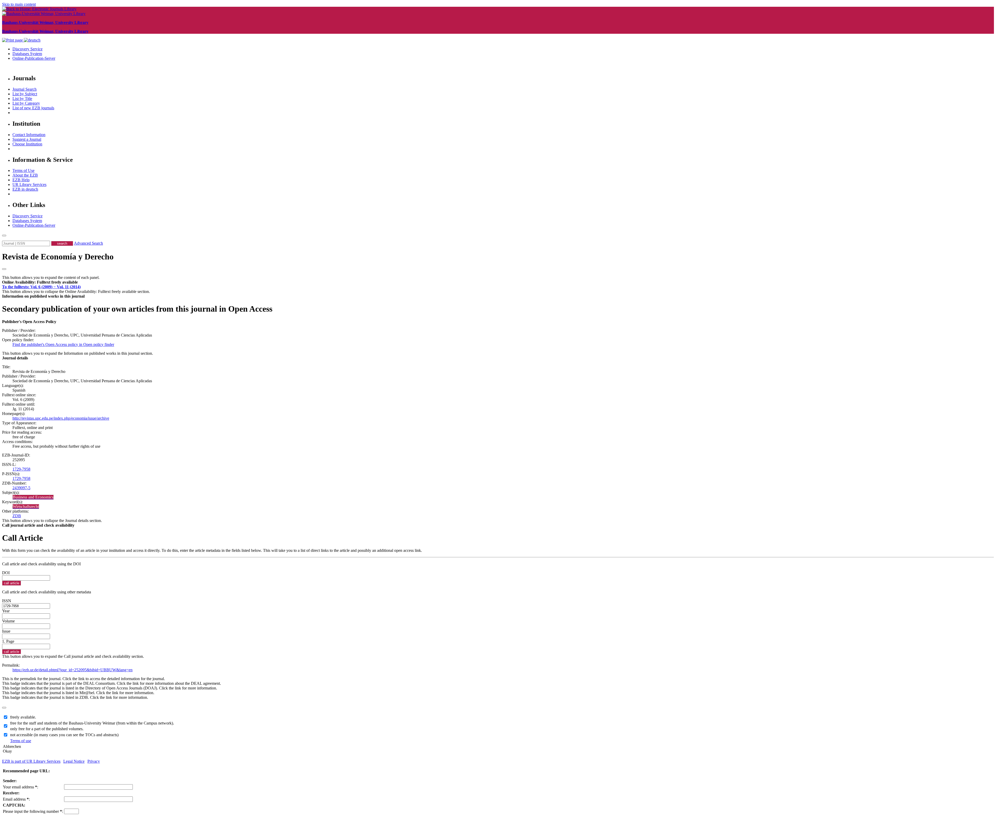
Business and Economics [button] (33, 497)
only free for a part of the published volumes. (47, 729)
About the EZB (25, 175)
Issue (6, 631)
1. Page (8, 641)
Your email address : (20, 787)
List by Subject (24, 94)
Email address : (16, 799)
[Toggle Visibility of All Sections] (4, 269)
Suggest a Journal (26, 139)
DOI (6, 573)
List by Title (22, 98)
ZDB (16, 516)
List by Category (26, 103)
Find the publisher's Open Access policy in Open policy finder (63, 344)
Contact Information (28, 134)
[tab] (498, 282)
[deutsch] (32, 40)
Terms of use (20, 741)
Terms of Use (23, 170)
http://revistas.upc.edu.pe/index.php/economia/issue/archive (60, 418)
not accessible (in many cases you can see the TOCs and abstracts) (64, 735)
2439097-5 (21, 488)
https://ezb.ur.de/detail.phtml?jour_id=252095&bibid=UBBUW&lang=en (72, 670)
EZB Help (21, 180)
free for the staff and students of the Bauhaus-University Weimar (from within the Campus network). (92, 723)
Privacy (93, 761)
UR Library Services (29, 184)
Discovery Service (27, 49)
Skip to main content (19, 4)
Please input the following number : (33, 811)
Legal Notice (74, 761)
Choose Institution (27, 144)
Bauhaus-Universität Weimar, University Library (45, 22)
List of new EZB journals (33, 108)
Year (6, 611)
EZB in (25, 189)
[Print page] (13, 40)
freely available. (23, 717)
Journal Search (24, 89)
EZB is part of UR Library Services (31, 761)
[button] (40, 282)
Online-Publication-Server (33, 58)
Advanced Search (88, 243)
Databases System (27, 53)
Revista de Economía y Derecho (58, 256)
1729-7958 (21, 469)
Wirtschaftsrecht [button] (26, 506)
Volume (8, 621)
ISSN (6, 601)
